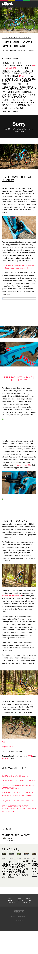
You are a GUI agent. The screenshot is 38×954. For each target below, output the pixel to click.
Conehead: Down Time (26, 860)
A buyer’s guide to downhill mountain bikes (18, 801)
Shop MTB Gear (13, 902)
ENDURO (5, 758)
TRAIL (30, 756)
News (9, 898)
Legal (13, 916)
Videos (19, 898)
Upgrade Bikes (7, 746)
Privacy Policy (21, 916)
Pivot (3, 742)
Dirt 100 (20, 900)
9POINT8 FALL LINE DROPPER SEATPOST (19, 781)
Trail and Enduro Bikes (16, 37)
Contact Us (26, 902)
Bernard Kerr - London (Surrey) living (22, 866)
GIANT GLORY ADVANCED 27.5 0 (15, 776)
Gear (29, 900)
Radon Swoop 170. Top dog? (34, 865)
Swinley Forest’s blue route (12, 596)
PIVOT (23, 76)
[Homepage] (19, 911)
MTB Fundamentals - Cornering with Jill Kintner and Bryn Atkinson (11, 865)
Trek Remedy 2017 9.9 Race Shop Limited (6, 870)
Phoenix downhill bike (23, 465)
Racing (28, 898)
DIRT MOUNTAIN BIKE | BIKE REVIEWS (19, 379)
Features (9, 900)
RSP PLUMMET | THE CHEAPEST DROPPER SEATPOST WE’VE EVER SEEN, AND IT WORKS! (19, 809)
